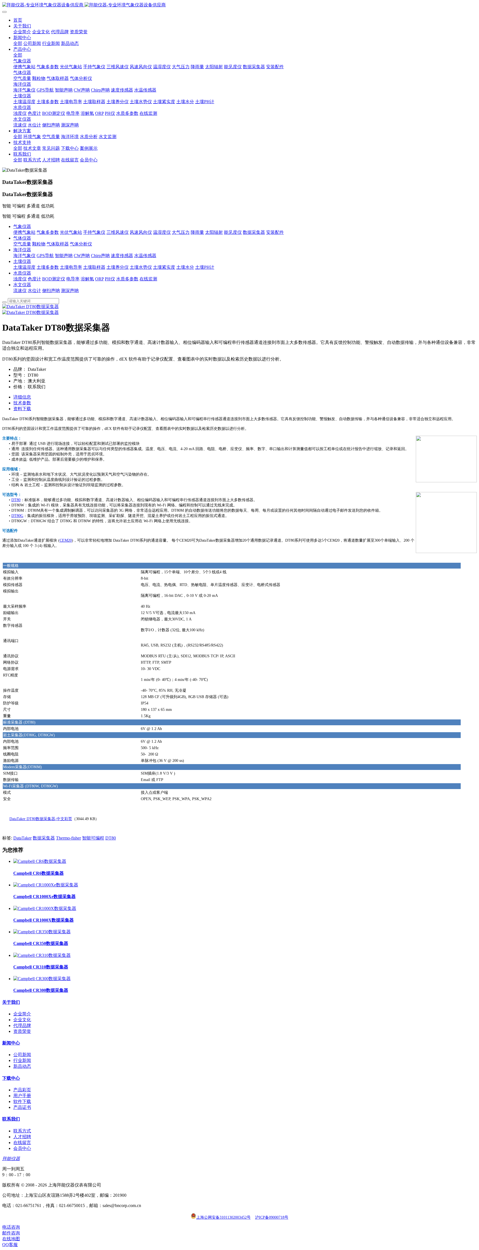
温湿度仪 (162, 232)
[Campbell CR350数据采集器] (42, 931)
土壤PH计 (204, 267)
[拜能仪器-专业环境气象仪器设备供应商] (239, 5)
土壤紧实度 (164, 267)
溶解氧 (87, 279)
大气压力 (181, 232)
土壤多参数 (48, 267)
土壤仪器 (22, 261)
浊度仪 (20, 279)
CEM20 (66, 540)
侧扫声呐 (51, 290)
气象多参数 (48, 232)
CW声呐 (82, 255)
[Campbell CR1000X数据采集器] (44, 908)
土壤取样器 (94, 267)
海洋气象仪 (24, 255)
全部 (17, 43)
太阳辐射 (214, 232)
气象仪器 (22, 226)
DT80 (16, 500)
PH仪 (110, 279)
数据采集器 (254, 232)
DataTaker (22, 838)
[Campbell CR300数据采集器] (42, 978)
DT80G (17, 516)
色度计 (34, 279)
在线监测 (148, 279)
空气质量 (22, 244)
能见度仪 (233, 232)
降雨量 (197, 232)
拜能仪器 (11, 1158)
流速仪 (20, 290)
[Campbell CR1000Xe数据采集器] (45, 885)
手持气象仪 (94, 232)
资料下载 (22, 408)
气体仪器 (22, 238)
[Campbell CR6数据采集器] (39, 861)
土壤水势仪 (141, 267)
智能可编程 (93, 838)
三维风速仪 (117, 232)
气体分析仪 (81, 244)
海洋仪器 (22, 249)
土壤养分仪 (117, 267)
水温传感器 (145, 255)
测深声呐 (70, 290)
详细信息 (22, 397)
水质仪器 (22, 273)
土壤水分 (185, 267)
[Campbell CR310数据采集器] (42, 955)
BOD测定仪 (53, 279)
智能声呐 (64, 255)
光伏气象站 (71, 232)
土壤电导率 (71, 267)
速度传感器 (122, 255)
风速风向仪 (141, 232)
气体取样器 (58, 244)
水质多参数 (127, 279)
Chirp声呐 (100, 255)
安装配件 (275, 232)
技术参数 (22, 402)
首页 (17, 20)
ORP (99, 279)
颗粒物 (38, 244)
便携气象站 (24, 232)
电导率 (73, 279)
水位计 (34, 290)
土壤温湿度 (24, 267)
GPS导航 (45, 255)
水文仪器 (22, 284)
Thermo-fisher (68, 838)
